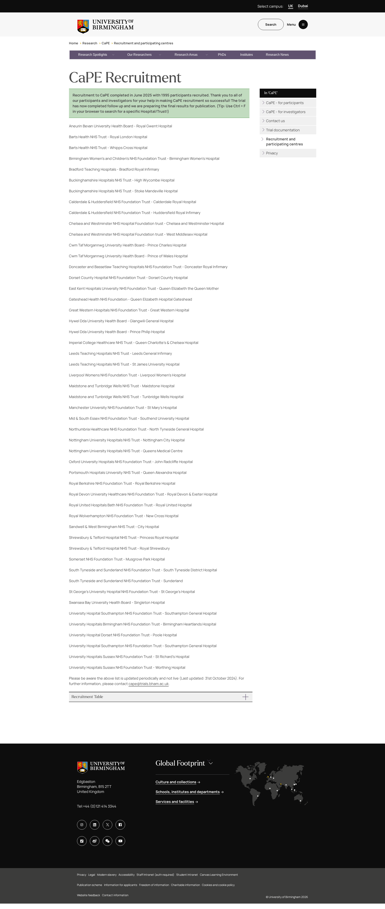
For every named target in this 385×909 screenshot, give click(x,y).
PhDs (222, 54)
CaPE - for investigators (285, 111)
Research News (277, 54)
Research (89, 43)
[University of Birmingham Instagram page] (82, 825)
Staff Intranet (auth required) (155, 875)
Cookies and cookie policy (218, 885)
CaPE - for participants (285, 102)
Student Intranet (187, 875)
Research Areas (186, 54)
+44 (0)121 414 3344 (99, 806)
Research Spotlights (92, 54)
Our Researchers (139, 54)
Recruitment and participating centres (143, 43)
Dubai (303, 5)
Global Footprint (180, 763)
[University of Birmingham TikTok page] (82, 841)
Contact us (275, 120)
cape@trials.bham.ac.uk (149, 683)
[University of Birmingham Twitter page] (107, 825)
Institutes (246, 54)
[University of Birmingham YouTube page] (120, 841)
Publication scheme (89, 885)
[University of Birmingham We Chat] (107, 841)
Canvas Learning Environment (219, 875)
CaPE (106, 43)
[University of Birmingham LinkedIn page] (94, 825)
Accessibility (127, 875)
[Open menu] (303, 24)
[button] (161, 697)
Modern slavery (107, 875)
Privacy (272, 153)
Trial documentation (283, 130)
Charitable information (185, 885)
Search (270, 24)
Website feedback (88, 895)
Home (73, 43)
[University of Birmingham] (105, 24)
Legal (91, 875)
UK (290, 5)
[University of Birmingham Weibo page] (94, 841)
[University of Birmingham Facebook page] (120, 825)
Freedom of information (154, 885)
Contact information (115, 895)
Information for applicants (120, 885)
